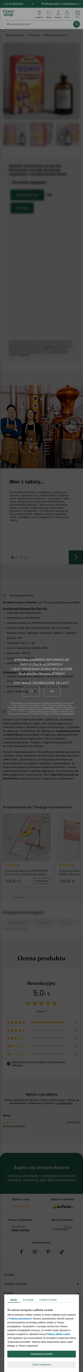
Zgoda (13, 1300)
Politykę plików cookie (58, 1334)
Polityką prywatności (20, 1318)
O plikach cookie (48, 1300)
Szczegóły (28, 1300)
